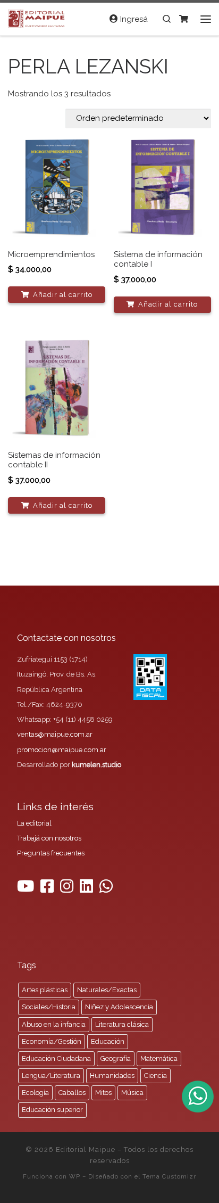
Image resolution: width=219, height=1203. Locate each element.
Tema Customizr (169, 1176)
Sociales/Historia (48, 1007)
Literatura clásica (122, 1024)
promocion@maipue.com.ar (61, 750)
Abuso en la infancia (54, 1024)
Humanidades (112, 1076)
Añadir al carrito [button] (62, 295)
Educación (107, 1041)
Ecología (35, 1093)
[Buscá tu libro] (167, 19)
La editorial (34, 823)
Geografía (115, 1058)
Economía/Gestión (51, 1041)
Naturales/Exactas (107, 990)
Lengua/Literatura (51, 1076)
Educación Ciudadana (56, 1058)
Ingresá (133, 19)
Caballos (72, 1093)
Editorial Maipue (85, 1149)
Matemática (159, 1058)
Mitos (103, 1093)
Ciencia (155, 1076)
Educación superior (52, 1110)
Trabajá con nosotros (49, 838)
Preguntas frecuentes (51, 853)
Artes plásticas (45, 990)
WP (74, 1176)
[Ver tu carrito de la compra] (183, 19)
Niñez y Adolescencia (119, 1007)
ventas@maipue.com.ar (54, 734)
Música (132, 1093)
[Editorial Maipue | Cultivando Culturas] (37, 17)
